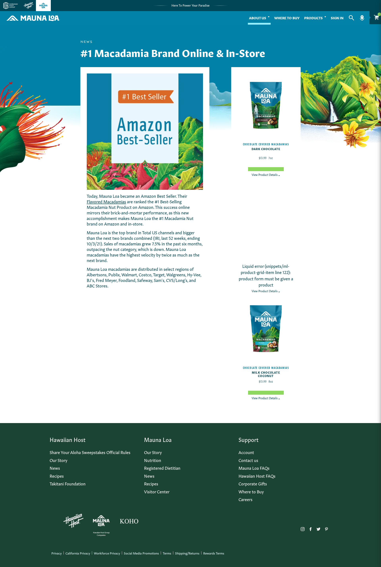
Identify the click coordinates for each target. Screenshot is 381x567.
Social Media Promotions (141, 552)
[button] (351, 18)
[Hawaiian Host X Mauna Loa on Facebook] (311, 528)
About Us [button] (257, 17)
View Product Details (266, 174)
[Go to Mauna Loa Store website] (43, 5)
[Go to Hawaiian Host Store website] (28, 5)
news (86, 41)
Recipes (57, 475)
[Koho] (129, 520)
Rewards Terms (213, 552)
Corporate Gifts (253, 483)
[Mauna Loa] (101, 521)
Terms (167, 552)
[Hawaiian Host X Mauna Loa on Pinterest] (326, 528)
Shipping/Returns (187, 552)
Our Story (58, 460)
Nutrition (152, 460)
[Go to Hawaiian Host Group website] (10, 5)
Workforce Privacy (107, 552)
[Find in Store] (362, 18)
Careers (245, 499)
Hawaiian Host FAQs (257, 475)
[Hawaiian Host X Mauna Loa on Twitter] (318, 528)
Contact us (248, 460)
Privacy (56, 552)
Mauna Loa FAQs (254, 468)
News (55, 468)
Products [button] (313, 17)
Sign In (337, 17)
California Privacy (77, 552)
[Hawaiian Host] (73, 521)
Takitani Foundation (68, 483)
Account (246, 452)
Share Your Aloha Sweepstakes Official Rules (90, 452)
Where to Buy (286, 17)
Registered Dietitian (162, 468)
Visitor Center (156, 491)
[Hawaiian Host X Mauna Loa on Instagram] (303, 528)
